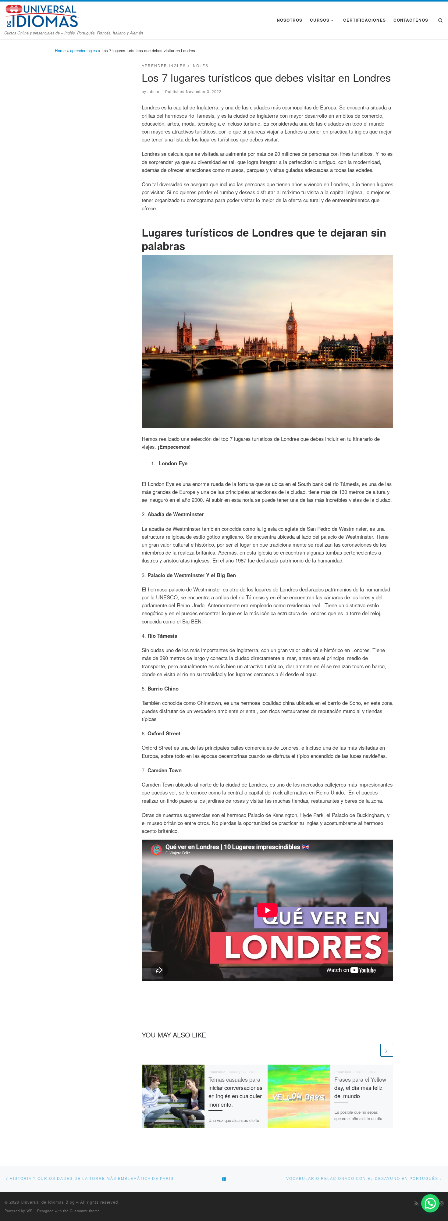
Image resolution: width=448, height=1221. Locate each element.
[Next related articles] (386, 1050)
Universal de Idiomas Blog (48, 1202)
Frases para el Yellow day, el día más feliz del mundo (360, 1087)
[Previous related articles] (372, 1050)
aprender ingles (83, 50)
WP (30, 1210)
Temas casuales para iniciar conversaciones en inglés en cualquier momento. (235, 1091)
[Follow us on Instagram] (441, 1203)
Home (60, 50)
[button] (430, 1203)
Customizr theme (85, 1210)
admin (153, 92)
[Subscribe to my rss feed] (416, 1203)
